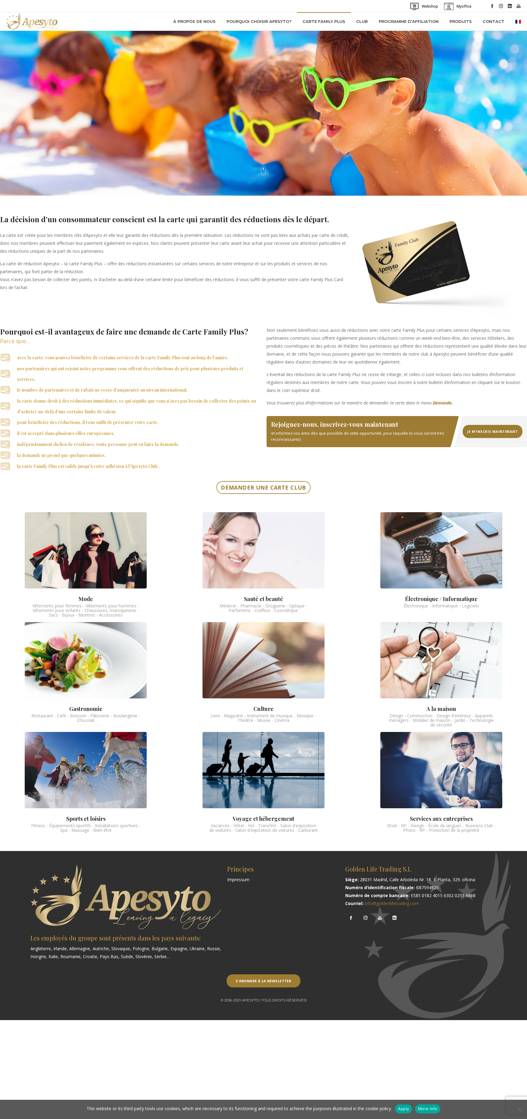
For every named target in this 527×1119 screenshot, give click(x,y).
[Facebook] (492, 6)
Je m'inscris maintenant (492, 431)
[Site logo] (33, 21)
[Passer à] (518, 21)
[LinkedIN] (509, 6)
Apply (403, 1108)
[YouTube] (518, 6)
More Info (427, 1108)
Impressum (238, 879)
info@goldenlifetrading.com (392, 903)
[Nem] (519, 1109)
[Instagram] (501, 6)
